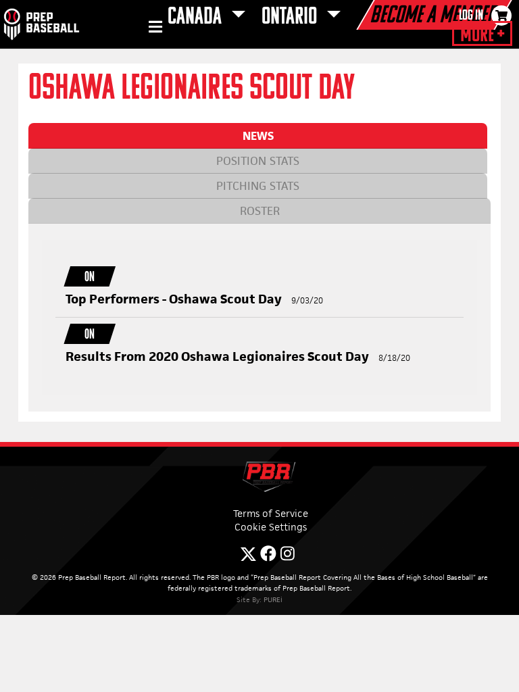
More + (482, 35)
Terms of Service (270, 513)
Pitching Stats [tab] (257, 185)
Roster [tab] (260, 210)
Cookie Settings (270, 526)
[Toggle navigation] (153, 29)
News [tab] (258, 135)
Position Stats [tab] (257, 160)
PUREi (273, 599)
